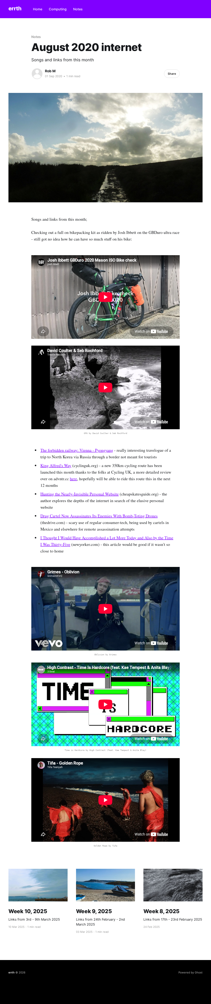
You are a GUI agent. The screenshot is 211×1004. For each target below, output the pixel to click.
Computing (58, 9)
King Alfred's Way (55, 465)
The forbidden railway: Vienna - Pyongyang (76, 450)
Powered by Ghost (190, 972)
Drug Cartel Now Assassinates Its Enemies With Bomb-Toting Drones (99, 516)
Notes (78, 9)
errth (14, 8)
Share (172, 73)
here (73, 478)
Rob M (50, 71)
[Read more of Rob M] (37, 73)
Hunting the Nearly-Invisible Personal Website (79, 494)
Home (37, 9)
